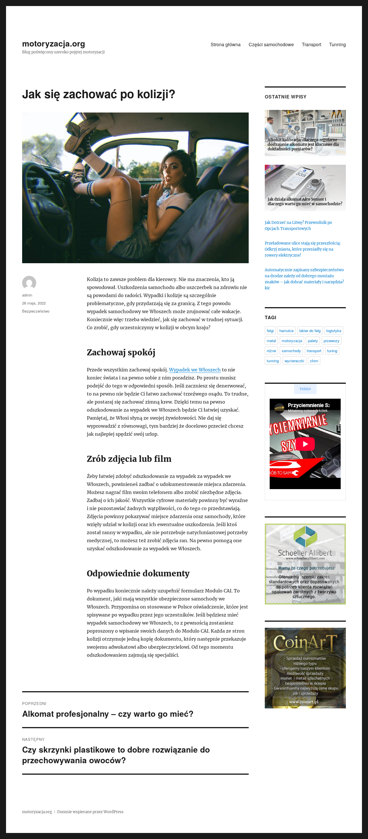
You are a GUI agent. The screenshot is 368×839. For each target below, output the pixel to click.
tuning (332, 350)
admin (27, 295)
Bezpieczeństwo (35, 311)
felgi (270, 330)
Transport (311, 44)
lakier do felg (310, 330)
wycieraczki (294, 360)
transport (314, 350)
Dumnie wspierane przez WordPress (90, 811)
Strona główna (226, 44)
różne (271, 350)
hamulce (286, 330)
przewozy (332, 340)
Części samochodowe (271, 44)
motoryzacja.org (53, 43)
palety (313, 340)
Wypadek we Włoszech (195, 370)
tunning (273, 360)
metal (271, 340)
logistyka (333, 330)
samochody (291, 350)
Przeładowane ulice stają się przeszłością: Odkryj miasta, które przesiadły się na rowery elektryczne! (303, 249)
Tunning (337, 44)
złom (314, 360)
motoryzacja (292, 340)
